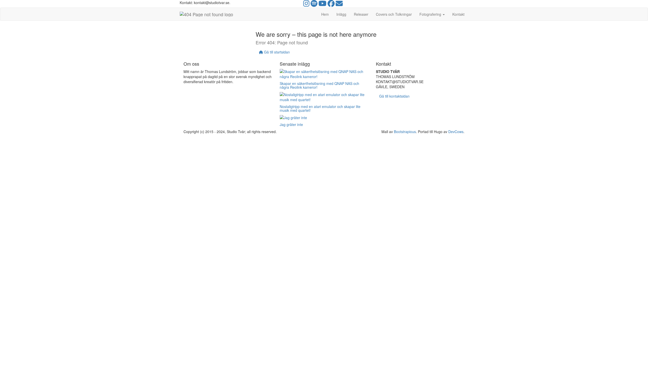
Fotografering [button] (430, 14)
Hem (325, 14)
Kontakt (458, 14)
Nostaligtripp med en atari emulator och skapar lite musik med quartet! (320, 108)
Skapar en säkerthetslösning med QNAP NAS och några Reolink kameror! (319, 85)
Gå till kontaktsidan (394, 96)
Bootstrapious (405, 131)
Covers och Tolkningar (394, 14)
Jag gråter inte (291, 124)
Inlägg (341, 14)
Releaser (361, 14)
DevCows (455, 131)
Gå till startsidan (276, 51)
